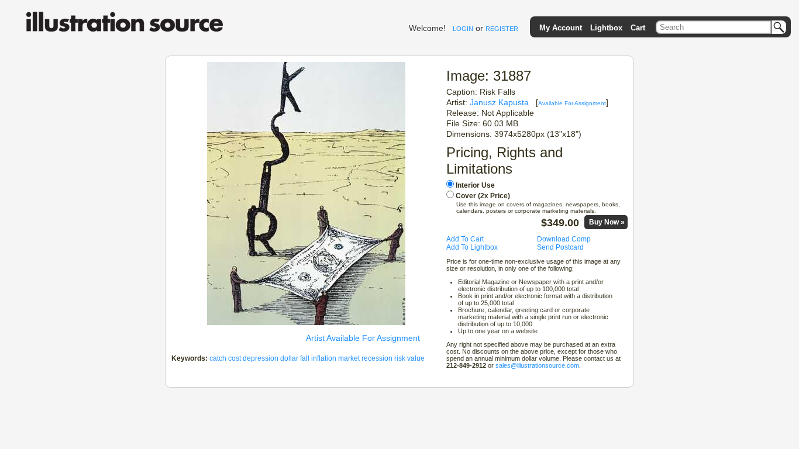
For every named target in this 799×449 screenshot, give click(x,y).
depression (260, 358)
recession (376, 358)
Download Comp (564, 239)
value (416, 358)
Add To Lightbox (472, 247)
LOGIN (463, 28)
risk (399, 358)
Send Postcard (560, 247)
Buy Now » (607, 222)
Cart (638, 27)
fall (304, 358)
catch (217, 358)
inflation (323, 358)
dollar (289, 358)
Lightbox (606, 27)
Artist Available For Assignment (363, 338)
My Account (560, 27)
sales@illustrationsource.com (537, 365)
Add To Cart (465, 239)
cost (234, 358)
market (349, 358)
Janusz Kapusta (499, 102)
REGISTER (501, 28)
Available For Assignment (572, 103)
